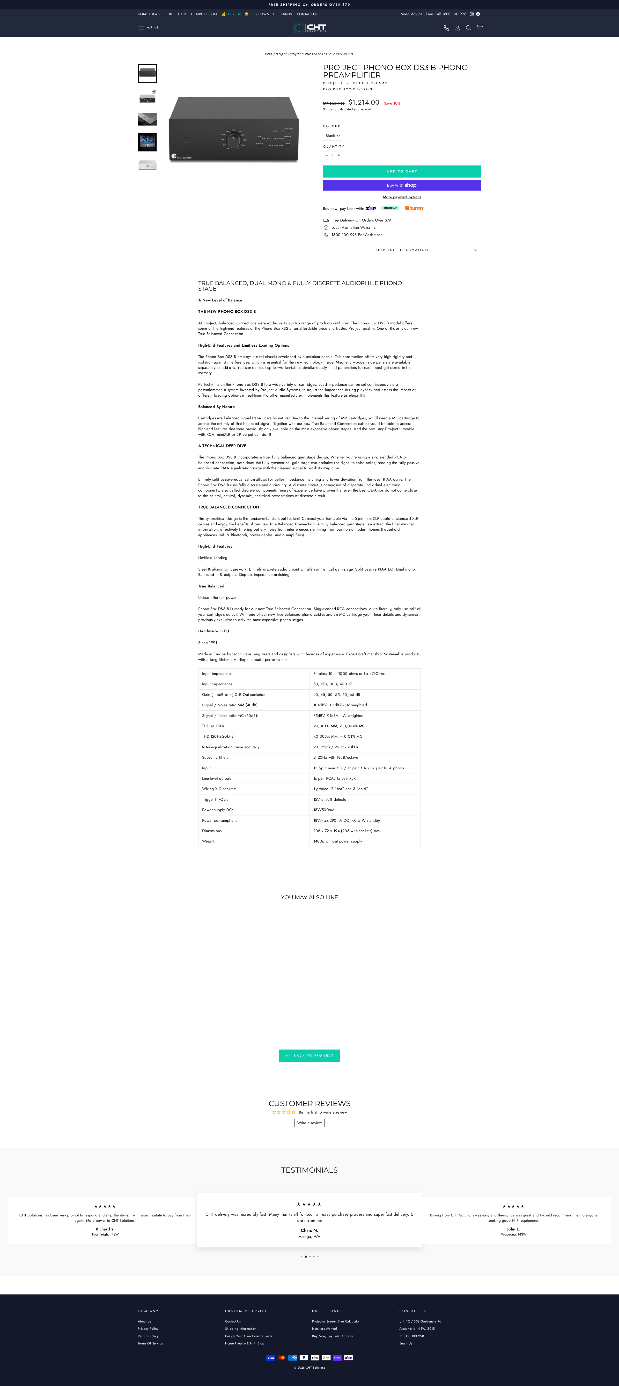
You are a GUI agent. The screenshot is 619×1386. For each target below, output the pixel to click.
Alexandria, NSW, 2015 (417, 1328)
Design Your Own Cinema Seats (248, 1336)
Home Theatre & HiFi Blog (245, 1343)
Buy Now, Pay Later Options (332, 1336)
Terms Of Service (150, 1343)
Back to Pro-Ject (313, 1055)
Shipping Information (241, 1328)
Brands (285, 14)
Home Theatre (150, 14)
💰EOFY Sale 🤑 (235, 14)
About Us (144, 1321)
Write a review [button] (309, 1123)
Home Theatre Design (197, 14)
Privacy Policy (148, 1328)
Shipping (330, 109)
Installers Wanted (324, 1328)
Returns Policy (148, 1336)
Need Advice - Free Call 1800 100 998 (433, 14)
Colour (332, 126)
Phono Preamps (371, 83)
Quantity (334, 146)
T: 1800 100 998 (411, 1336)
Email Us (405, 1343)
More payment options (402, 197)
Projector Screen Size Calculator (336, 1321)
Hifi (171, 14)
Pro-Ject (281, 54)
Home (269, 54)
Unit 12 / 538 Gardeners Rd (420, 1321)
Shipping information (402, 250)
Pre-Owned (264, 14)
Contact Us (307, 14)
